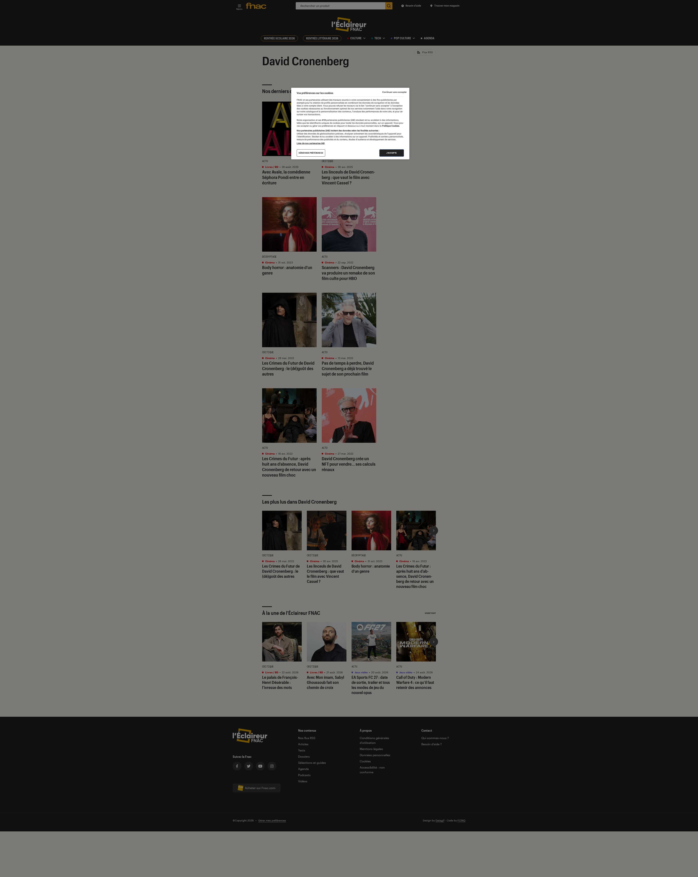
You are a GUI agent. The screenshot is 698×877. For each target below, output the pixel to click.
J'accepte (391, 153)
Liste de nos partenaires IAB (311, 143)
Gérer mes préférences (311, 153)
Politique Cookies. (391, 126)
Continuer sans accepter (394, 92)
